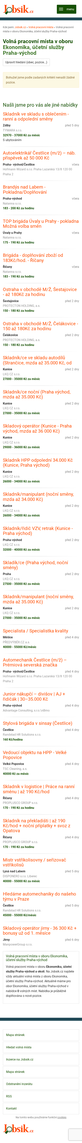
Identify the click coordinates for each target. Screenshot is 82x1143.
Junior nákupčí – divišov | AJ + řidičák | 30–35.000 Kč (34, 697)
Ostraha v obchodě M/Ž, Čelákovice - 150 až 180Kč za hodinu (40, 326)
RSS (9, 1096)
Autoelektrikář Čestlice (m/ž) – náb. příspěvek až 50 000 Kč (39, 156)
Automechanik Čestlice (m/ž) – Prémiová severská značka (35, 663)
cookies (61, 1117)
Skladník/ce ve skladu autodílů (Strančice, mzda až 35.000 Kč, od (37, 360)
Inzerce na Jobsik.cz (19, 1059)
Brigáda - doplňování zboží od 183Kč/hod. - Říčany (33, 258)
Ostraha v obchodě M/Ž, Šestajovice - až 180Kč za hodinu (40, 292)
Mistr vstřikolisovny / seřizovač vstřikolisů (34, 862)
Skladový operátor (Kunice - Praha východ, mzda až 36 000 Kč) (37, 429)
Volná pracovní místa (40, 27)
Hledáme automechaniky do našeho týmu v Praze (39, 897)
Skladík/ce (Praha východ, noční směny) (35, 565)
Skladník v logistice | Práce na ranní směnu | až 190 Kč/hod (39, 789)
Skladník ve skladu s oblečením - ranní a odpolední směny (36, 117)
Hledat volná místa (18, 1047)
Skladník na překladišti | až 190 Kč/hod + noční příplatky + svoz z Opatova (36, 825)
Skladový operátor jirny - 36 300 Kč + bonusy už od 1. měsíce (40, 931)
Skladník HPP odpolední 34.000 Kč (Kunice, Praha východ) (38, 463)
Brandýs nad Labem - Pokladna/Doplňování (25, 190)
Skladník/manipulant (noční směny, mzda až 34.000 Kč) (38, 497)
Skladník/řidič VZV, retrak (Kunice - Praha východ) (38, 531)
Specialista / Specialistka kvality (35, 630)
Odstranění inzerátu (19, 1084)
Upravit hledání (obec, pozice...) (26, 62)
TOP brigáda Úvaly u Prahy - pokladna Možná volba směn (41, 224)
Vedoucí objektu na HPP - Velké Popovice (35, 755)
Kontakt (11, 1108)
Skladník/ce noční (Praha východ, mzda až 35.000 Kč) (37, 394)
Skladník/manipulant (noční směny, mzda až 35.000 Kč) (38, 599)
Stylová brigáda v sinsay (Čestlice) (37, 723)
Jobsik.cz (20, 27)
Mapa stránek (15, 1035)
